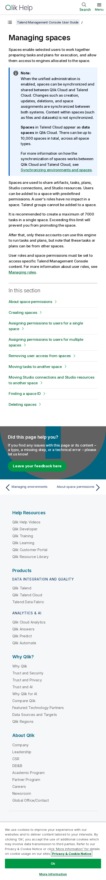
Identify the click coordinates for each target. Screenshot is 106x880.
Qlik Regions (23, 721)
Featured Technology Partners (38, 708)
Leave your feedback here (37, 466)
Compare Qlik (23, 701)
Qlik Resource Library (30, 557)
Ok (53, 863)
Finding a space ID (25, 393)
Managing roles (22, 272)
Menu (99, 9)
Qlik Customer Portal (29, 550)
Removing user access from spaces (40, 355)
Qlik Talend (21, 588)
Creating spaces (23, 312)
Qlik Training (22, 536)
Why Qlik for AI (24, 694)
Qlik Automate (24, 643)
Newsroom (21, 793)
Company (20, 745)
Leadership (22, 752)
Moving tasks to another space (35, 366)
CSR (15, 759)
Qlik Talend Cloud (27, 595)
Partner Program (26, 779)
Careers (19, 786)
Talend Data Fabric (28, 602)
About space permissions (30, 301)
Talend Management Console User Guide (48, 22)
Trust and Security (27, 673)
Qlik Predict (22, 636)
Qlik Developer (24, 529)
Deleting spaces (22, 404)
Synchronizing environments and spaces (56, 170)
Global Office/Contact (30, 800)
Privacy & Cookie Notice (71, 854)
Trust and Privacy (27, 680)
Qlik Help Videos (26, 522)
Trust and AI (22, 687)
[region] (53, 851)
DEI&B (17, 766)
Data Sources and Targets (34, 714)
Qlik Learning (23, 543)
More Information (53, 874)
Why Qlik (19, 666)
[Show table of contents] (10, 22)
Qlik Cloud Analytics (29, 622)
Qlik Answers (23, 629)
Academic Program (28, 773)
